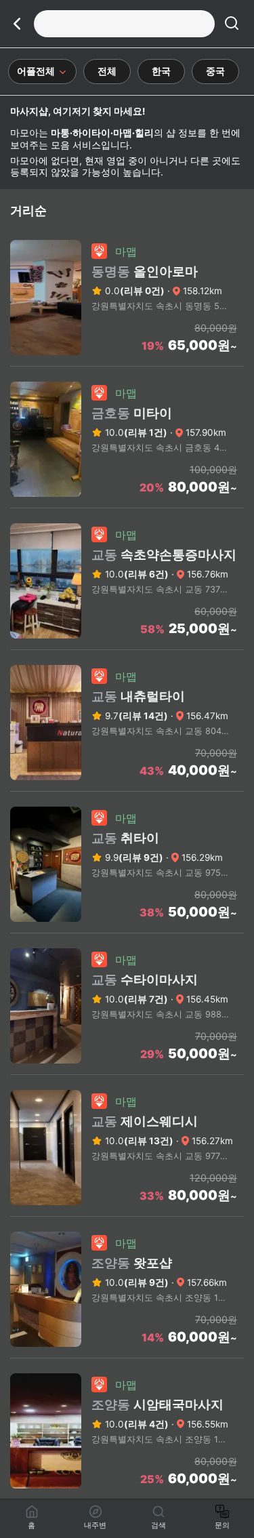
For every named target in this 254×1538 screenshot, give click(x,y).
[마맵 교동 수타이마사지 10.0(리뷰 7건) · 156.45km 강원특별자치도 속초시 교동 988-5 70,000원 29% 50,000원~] (127, 1070)
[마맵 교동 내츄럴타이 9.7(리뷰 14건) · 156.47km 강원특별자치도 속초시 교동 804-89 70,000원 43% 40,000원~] (127, 787)
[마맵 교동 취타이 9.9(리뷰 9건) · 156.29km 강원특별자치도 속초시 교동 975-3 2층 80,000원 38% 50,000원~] (127, 928)
